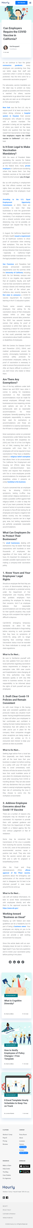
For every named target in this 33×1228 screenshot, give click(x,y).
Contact (21, 1150)
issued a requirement (22, 236)
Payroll (5, 1138)
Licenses (22, 1141)
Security (5, 1206)
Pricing (5, 1141)
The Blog (5, 1172)
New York (6, 107)
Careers (21, 1144)
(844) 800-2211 (24, 1152)
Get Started (21, 3)
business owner (20, 926)
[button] (30, 2)
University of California (14, 273)
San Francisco (8, 264)
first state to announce (12, 295)
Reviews (5, 1144)
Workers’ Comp (7, 1134)
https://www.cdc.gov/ (10, 908)
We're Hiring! (23, 1147)
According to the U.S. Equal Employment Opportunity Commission (16, 202)
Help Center (6, 1169)
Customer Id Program (9, 1213)
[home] (5, 3)
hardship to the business (17, 482)
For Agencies (7, 1178)
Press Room (23, 1134)
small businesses (13, 543)
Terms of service (8, 1217)
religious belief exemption (20, 457)
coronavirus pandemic (12, 65)
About (21, 1138)
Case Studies (7, 1175)
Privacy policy (7, 1210)
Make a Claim (7, 1165)
